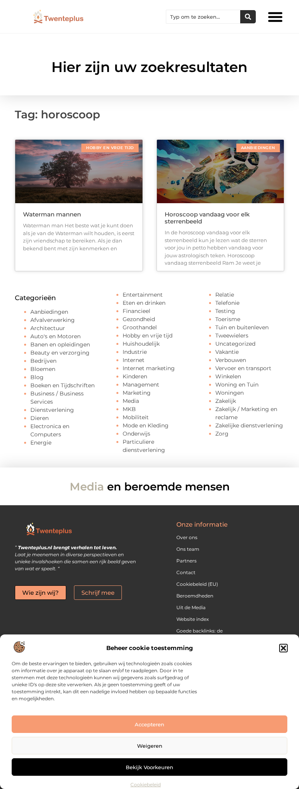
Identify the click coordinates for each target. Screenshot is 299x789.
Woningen (229, 392)
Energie (40, 442)
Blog (37, 377)
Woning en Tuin (237, 384)
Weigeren (149, 746)
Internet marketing (149, 368)
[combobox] (203, 16)
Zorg (222, 433)
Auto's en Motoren (55, 336)
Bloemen (42, 369)
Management (141, 384)
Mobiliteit (136, 417)
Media (131, 400)
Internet (133, 360)
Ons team (187, 549)
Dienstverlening (52, 409)
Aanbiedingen (49, 311)
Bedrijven (43, 360)
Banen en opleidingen (60, 344)
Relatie (224, 294)
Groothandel (140, 327)
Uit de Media (191, 607)
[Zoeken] (248, 16)
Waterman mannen (52, 214)
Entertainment (143, 294)
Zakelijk (225, 400)
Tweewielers (231, 335)
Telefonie (227, 302)
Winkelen (228, 376)
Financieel (136, 311)
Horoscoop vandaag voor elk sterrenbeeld (207, 218)
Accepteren (149, 724)
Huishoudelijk (141, 343)
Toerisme (227, 319)
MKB (129, 409)
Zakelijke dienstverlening (249, 425)
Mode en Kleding (146, 425)
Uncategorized (235, 343)
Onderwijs (136, 433)
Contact (185, 572)
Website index (192, 619)
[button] (283, 648)
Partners (186, 561)
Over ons (186, 537)
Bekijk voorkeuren (149, 767)
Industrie (135, 351)
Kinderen (135, 376)
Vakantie (227, 351)
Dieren (39, 418)
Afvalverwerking (52, 319)
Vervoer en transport (243, 368)
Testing (225, 311)
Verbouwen (230, 360)
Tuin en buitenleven (242, 327)
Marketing (137, 392)
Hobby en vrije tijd (147, 335)
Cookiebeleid (145, 784)
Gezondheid (139, 319)
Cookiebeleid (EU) (197, 584)
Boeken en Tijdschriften (62, 385)
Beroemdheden (194, 596)
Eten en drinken (144, 302)
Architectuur (47, 328)
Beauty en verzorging (60, 352)
